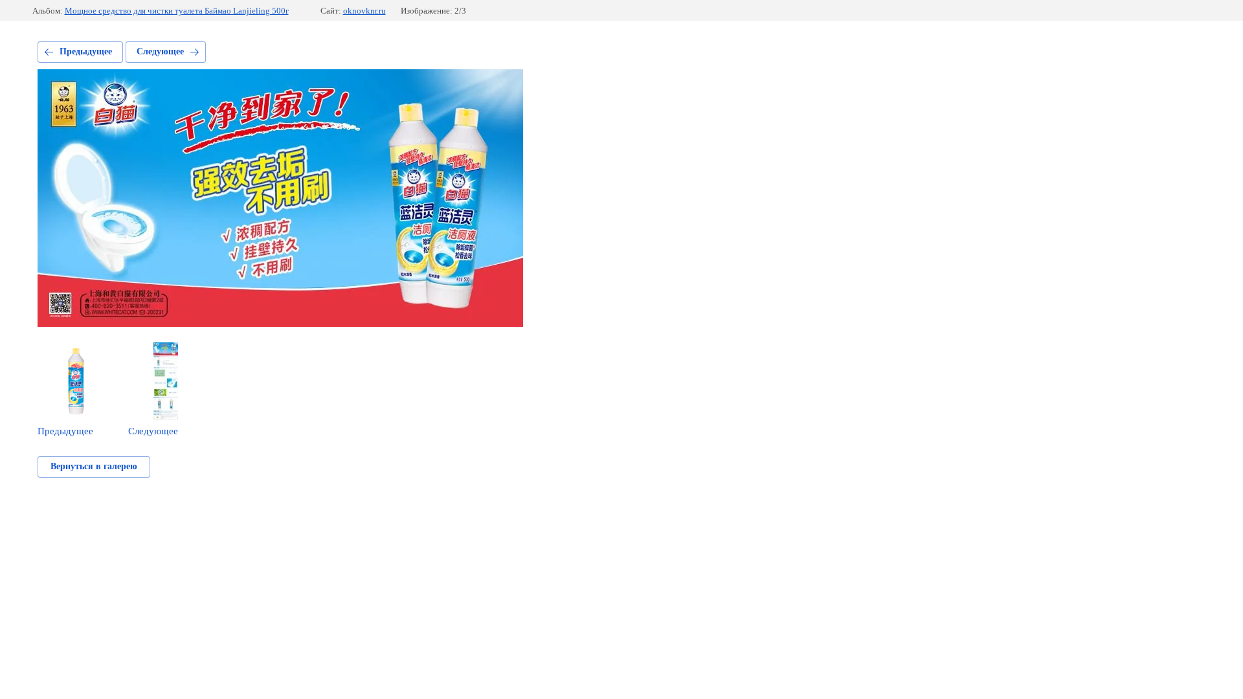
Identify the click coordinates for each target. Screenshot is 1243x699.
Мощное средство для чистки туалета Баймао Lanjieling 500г (177, 11)
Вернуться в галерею (93, 466)
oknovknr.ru (364, 11)
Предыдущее (86, 51)
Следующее (160, 51)
